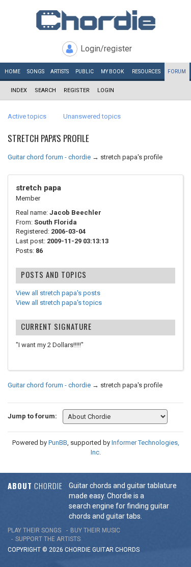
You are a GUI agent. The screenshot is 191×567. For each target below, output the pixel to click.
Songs (35, 71)
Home (12, 71)
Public (84, 71)
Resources (146, 71)
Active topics (27, 116)
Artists (59, 71)
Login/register (106, 48)
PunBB (57, 442)
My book (112, 71)
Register (77, 90)
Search (45, 90)
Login (105, 90)
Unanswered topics (92, 116)
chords (127, 549)
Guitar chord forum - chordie (49, 157)
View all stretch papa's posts (58, 293)
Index (19, 90)
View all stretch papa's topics (59, 302)
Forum (177, 71)
